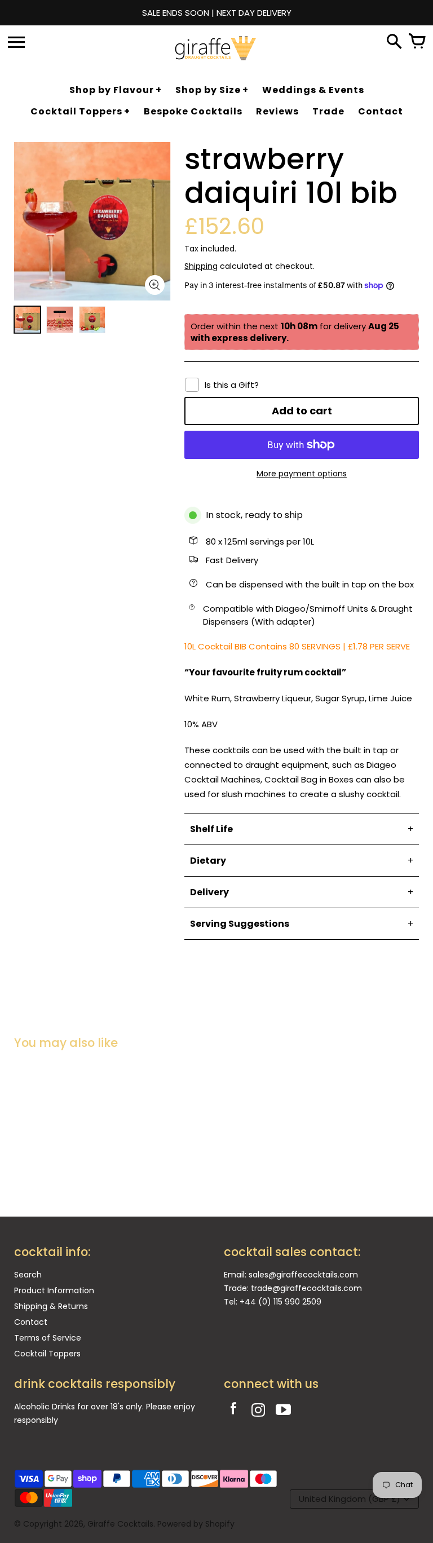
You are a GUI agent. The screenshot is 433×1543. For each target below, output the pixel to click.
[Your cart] (416, 42)
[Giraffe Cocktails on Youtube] (283, 1411)
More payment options (302, 473)
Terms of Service (47, 1337)
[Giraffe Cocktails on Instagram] (258, 1411)
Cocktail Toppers (47, 1353)
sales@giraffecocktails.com (303, 1274)
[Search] (394, 42)
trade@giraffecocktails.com (306, 1288)
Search (28, 1274)
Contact (30, 1322)
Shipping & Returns (51, 1306)
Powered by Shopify (196, 1523)
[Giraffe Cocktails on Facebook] (233, 1411)
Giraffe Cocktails (120, 1523)
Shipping (201, 266)
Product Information (54, 1290)
